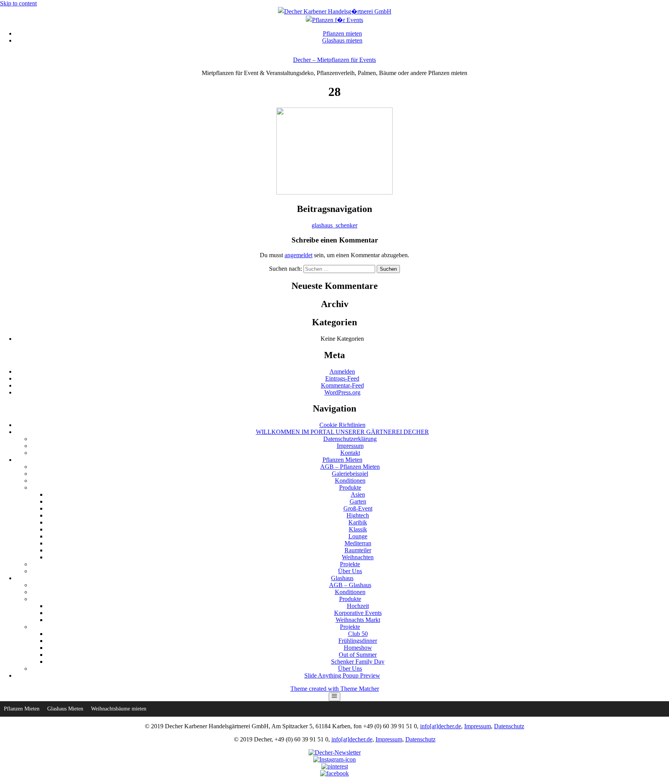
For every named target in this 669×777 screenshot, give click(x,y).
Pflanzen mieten (342, 33)
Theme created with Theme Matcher (334, 688)
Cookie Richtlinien (342, 425)
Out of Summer (358, 654)
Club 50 (358, 633)
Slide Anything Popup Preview (342, 675)
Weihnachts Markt (358, 619)
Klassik (358, 529)
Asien (358, 494)
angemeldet (298, 255)
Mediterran (358, 543)
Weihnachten (358, 557)
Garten (358, 501)
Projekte (350, 564)
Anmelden (342, 371)
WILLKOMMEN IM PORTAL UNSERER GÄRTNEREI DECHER (342, 432)
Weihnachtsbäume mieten (118, 709)
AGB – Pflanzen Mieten (350, 466)
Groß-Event (357, 508)
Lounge (357, 536)
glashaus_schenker (334, 225)
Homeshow (358, 647)
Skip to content (18, 3)
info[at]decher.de (440, 726)
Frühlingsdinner (357, 640)
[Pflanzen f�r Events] (334, 20)
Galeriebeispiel (350, 473)
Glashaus (342, 578)
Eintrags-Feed (342, 378)
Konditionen (350, 480)
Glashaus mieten (342, 40)
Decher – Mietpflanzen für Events (334, 59)
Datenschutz (509, 726)
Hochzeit (358, 606)
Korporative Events (358, 613)
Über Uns (350, 571)
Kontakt (350, 452)
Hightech (358, 515)
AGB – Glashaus (350, 585)
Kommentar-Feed (342, 385)
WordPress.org (342, 392)
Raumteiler (358, 550)
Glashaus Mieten (65, 709)
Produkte (350, 487)
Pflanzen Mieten (342, 459)
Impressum (350, 445)
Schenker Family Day (357, 661)
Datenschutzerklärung (350, 438)
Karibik (357, 522)
